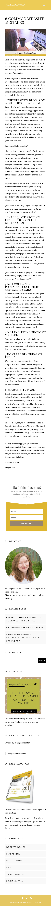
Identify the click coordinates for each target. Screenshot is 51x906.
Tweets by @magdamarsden (17, 742)
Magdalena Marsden (17, 753)
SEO (8, 867)
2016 (39, 902)
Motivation (14, 860)
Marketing (13, 854)
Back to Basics (16, 847)
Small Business (16, 874)
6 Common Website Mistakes (24, 627)
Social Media (14, 881)
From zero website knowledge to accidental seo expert (23, 637)
